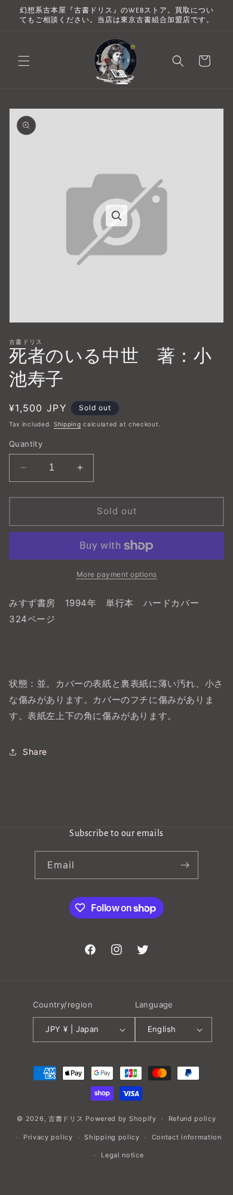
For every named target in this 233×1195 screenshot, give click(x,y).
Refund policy (192, 1118)
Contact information (187, 1137)
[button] (24, 61)
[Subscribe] (184, 865)
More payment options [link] (116, 574)
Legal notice (122, 1155)
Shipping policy (112, 1137)
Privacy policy (48, 1137)
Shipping (67, 424)
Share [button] (35, 752)
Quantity (25, 443)
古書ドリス (66, 1118)
